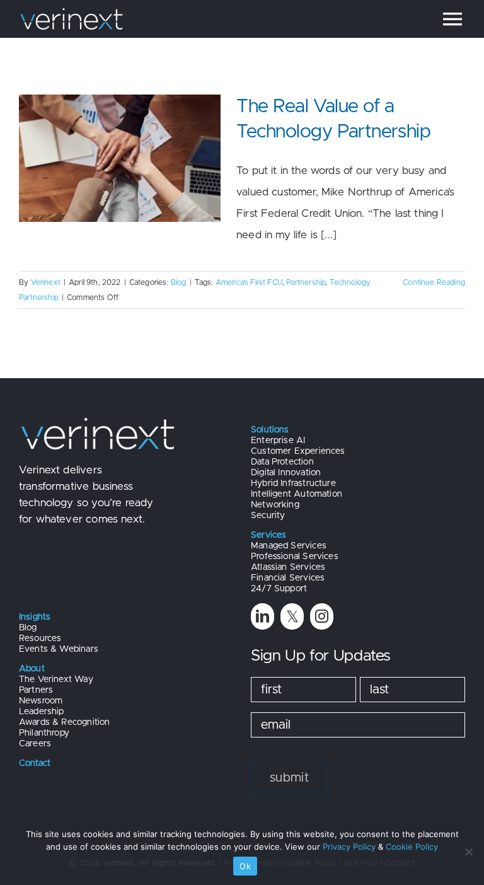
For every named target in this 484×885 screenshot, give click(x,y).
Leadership (41, 711)
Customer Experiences (298, 451)
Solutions (270, 429)
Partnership (305, 282)
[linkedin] (262, 616)
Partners (36, 690)
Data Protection (282, 462)
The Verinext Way (56, 679)
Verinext (45, 282)
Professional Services (294, 556)
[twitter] (292, 616)
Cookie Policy (412, 847)
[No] (468, 851)
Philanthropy (44, 733)
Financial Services (288, 578)
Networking (275, 504)
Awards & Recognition (64, 722)
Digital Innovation (286, 472)
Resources (40, 638)
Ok (245, 866)
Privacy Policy (349, 847)
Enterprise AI (278, 440)
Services (268, 535)
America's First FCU (249, 282)
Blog (179, 282)
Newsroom (40, 701)
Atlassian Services (288, 567)
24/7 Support (279, 588)
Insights (34, 617)
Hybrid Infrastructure (293, 483)
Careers (35, 743)
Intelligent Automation (296, 494)
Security (268, 515)
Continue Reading (434, 282)
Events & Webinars (58, 649)
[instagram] (321, 616)
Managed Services (288, 545)
